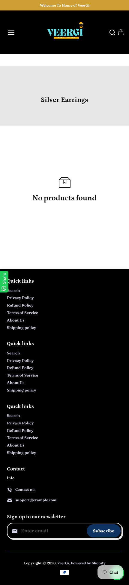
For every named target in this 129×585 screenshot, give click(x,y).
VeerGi (63, 563)
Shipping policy (21, 327)
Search (13, 290)
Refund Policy (20, 305)
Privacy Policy (20, 297)
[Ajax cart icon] (120, 32)
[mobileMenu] (11, 32)
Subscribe (103, 531)
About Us (15, 320)
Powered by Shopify (88, 563)
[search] (112, 32)
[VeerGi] (64, 32)
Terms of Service (22, 312)
